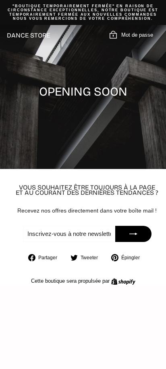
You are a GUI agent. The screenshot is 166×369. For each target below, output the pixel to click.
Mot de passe (137, 35)
